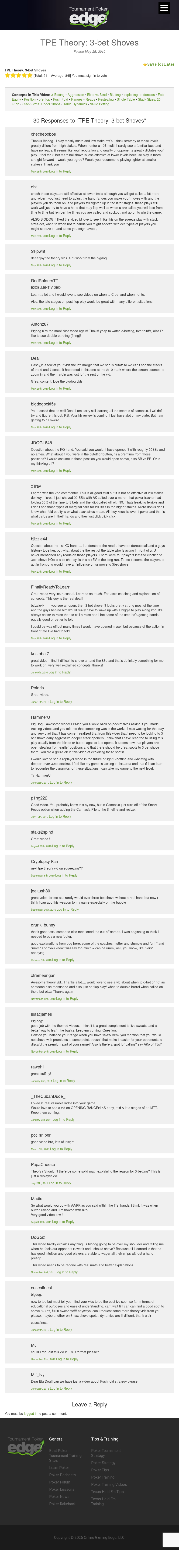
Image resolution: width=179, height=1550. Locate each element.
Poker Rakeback (62, 1504)
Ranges (77, 99)
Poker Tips (100, 1470)
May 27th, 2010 (40, 571)
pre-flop (44, 99)
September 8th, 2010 (43, 875)
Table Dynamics (75, 104)
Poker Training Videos (109, 1484)
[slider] (19, 75)
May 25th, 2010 (40, 171)
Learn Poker (59, 1467)
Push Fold (60, 99)
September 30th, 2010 (44, 909)
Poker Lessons (61, 1489)
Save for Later (160, 64)
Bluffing (115, 94)
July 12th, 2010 (40, 816)
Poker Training (102, 1477)
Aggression (76, 94)
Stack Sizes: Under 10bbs (41, 104)
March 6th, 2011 (40, 1149)
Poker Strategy (103, 1463)
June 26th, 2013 (40, 1388)
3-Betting (58, 94)
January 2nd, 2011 (42, 1081)
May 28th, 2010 (40, 638)
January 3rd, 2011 (41, 1119)
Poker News (59, 1496)
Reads (90, 99)
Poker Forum (59, 1482)
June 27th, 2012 (40, 1330)
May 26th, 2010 (40, 265)
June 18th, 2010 (40, 702)
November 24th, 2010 (43, 1051)
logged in (31, 1413)
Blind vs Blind (97, 94)
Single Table (126, 99)
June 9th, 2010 (39, 672)
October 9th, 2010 (41, 960)
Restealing (106, 99)
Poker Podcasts (62, 1475)
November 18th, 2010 (43, 998)
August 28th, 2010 (41, 846)
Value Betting (99, 104)
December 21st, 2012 (43, 1359)
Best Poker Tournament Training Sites (65, 1455)
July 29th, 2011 (40, 1183)
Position (30, 99)
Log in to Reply (60, 171)
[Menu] (164, 8)
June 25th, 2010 (40, 782)
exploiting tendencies (139, 94)
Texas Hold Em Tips (107, 1492)
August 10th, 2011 (41, 1222)
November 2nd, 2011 (43, 1272)
